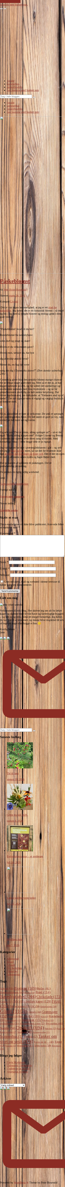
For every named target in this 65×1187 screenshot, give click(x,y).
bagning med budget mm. (14, 4)
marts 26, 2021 (17, 295)
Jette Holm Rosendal (15, 289)
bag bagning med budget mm (23, 90)
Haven (13, 1016)
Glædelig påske (9, 510)
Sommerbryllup (41, 1032)
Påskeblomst (15, 281)
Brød (43, 992)
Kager (10, 961)
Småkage (24, 1032)
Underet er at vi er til (18, 1068)
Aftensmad (13, 958)
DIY (19, 1001)
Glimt (13, 1011)
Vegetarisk (25, 1045)
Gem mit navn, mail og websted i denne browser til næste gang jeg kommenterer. (30, 583)
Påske (25, 483)
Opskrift (30, 1027)
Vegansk (10, 1046)
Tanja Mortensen (16, 1062)
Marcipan (32, 1020)
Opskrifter (12, 971)
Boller (44, 988)
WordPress (20, 1182)
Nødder (7, 1028)
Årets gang (6, 483)
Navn (4, 562)
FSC (35, 1006)
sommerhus (13, 83)
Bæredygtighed (18, 996)
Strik (32, 1036)
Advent (6, 988)
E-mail (4, 568)
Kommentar (7, 533)
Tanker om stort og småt (28, 1039)
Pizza (61, 1028)
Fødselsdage (48, 1006)
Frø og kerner (20, 1006)
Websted (4, 575)
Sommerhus (13, 974)
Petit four (50, 1028)
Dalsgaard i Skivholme (19, 1065)
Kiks (45, 1017)
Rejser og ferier (8, 1032)
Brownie (29, 993)
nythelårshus (9, 1023)
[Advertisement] (32, 44)
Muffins (48, 1020)
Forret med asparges (12, 496)
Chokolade (49, 997)
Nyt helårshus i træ (32, 1023)
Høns (23, 1016)
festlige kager (38, 1001)
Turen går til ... (44, 1042)
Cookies (6, 1001)
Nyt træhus (54, 1023)
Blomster (17, 483)
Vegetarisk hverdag (17, 1071)
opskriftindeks (14, 87)
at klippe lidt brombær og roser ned (24, 453)
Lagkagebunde (13, 1020)
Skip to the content (10, 1)
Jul (34, 1016)
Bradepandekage (12, 992)
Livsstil (14, 301)
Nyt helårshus (14, 968)
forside (10, 80)
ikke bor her (17, 450)
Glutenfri (34, 1012)
